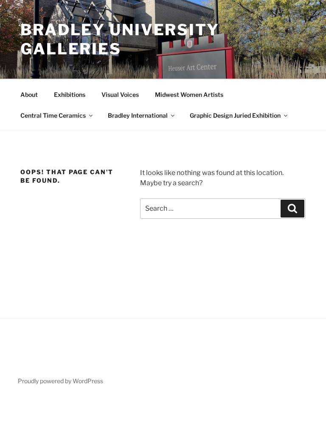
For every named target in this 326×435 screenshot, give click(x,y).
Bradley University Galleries (119, 39)
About (29, 94)
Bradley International (138, 115)
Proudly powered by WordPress (60, 380)
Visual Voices (120, 94)
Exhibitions (69, 94)
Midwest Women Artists (189, 94)
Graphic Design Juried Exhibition (235, 115)
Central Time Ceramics (53, 115)
